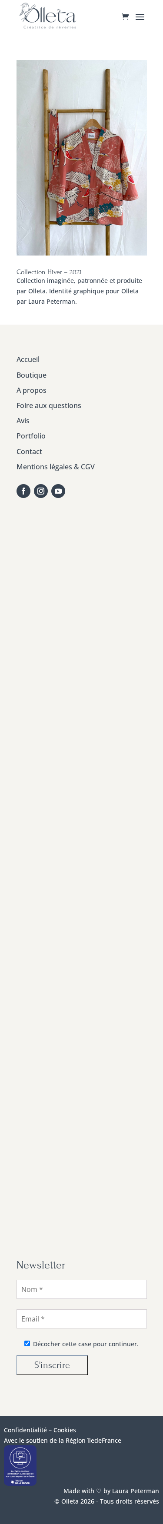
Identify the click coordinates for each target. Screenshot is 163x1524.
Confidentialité (25, 1430)
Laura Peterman (134, 1491)
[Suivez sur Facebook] (23, 491)
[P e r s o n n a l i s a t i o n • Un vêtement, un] (82, 574)
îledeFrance (104, 1440)
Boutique (32, 375)
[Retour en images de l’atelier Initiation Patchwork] (82, 1038)
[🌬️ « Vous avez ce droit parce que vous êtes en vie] (82, 651)
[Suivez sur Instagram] (41, 491)
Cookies (64, 1430)
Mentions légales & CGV (56, 466)
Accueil (28, 359)
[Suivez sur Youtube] (58, 491)
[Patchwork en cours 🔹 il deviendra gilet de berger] (82, 729)
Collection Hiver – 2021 (49, 272)
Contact (29, 451)
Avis (23, 420)
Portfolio (31, 436)
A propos (32, 390)
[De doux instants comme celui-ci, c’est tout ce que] (82, 1115)
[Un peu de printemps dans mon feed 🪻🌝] (82, 806)
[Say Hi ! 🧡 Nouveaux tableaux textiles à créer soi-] (82, 1193)
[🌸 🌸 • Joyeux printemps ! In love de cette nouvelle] (82, 961)
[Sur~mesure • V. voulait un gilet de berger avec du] (82, 883)
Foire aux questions (49, 405)
